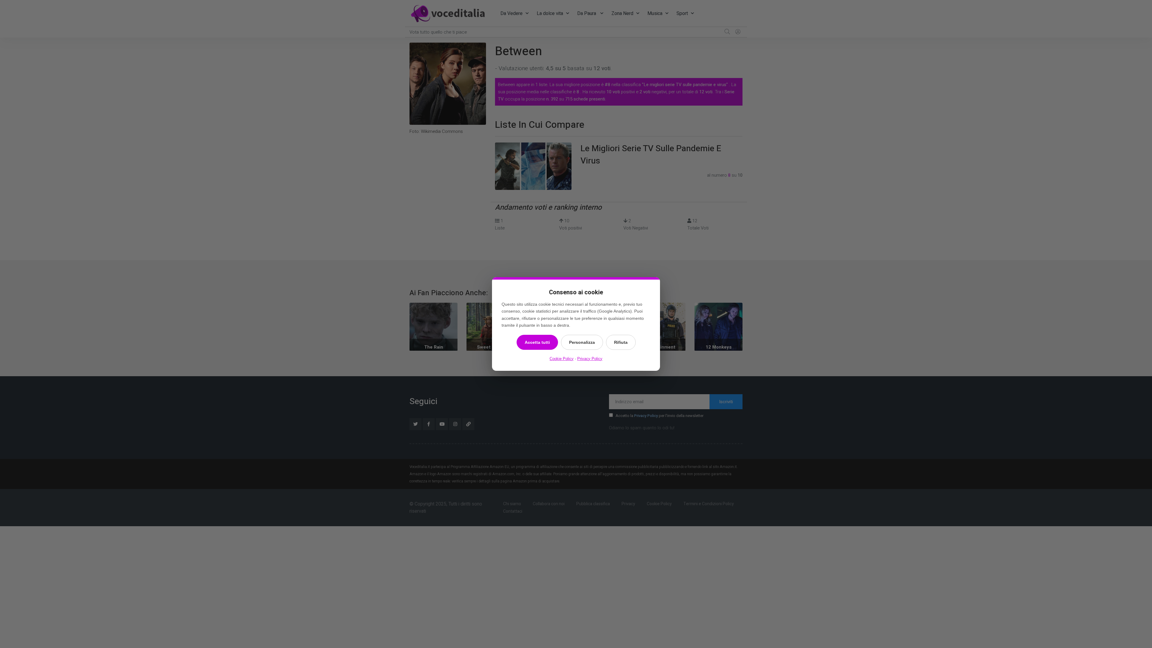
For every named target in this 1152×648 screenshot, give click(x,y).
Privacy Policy (589, 358)
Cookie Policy (562, 358)
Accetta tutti (537, 342)
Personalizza (582, 342)
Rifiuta (621, 342)
